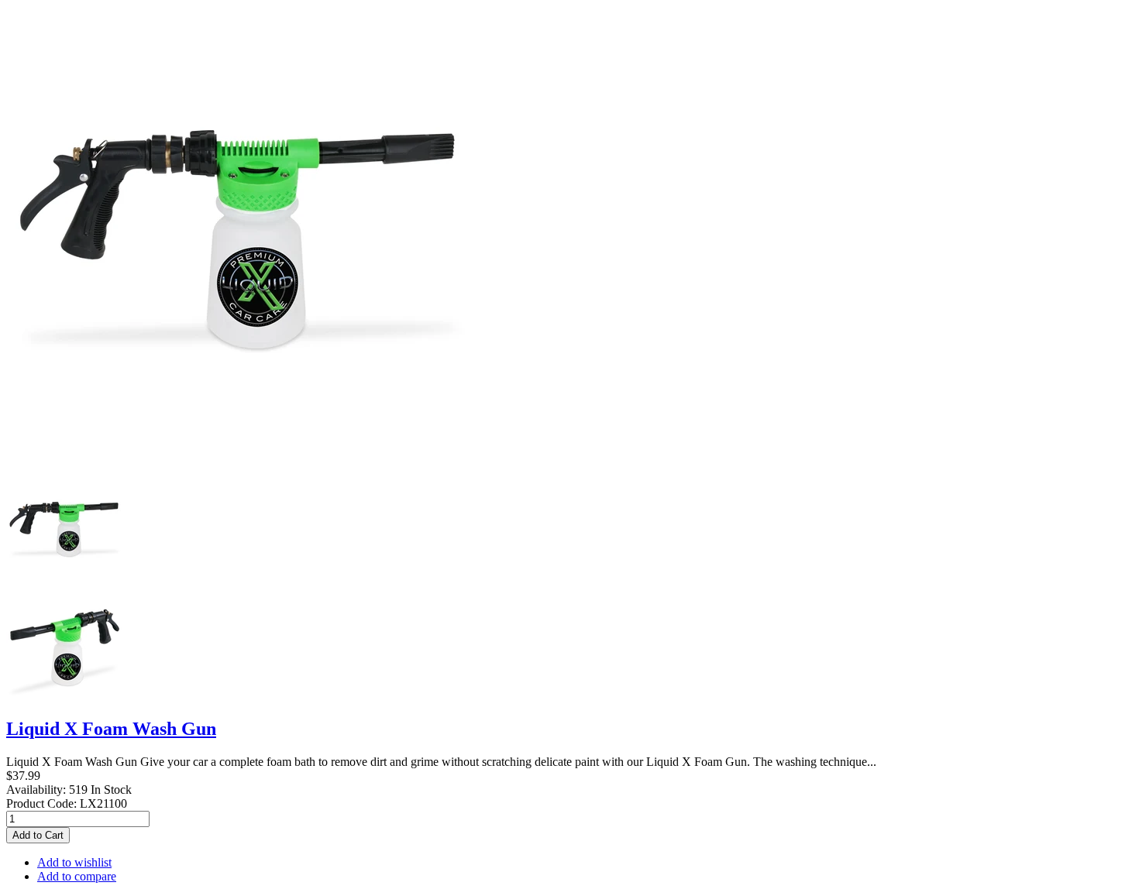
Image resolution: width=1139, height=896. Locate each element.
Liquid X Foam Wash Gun (111, 729)
